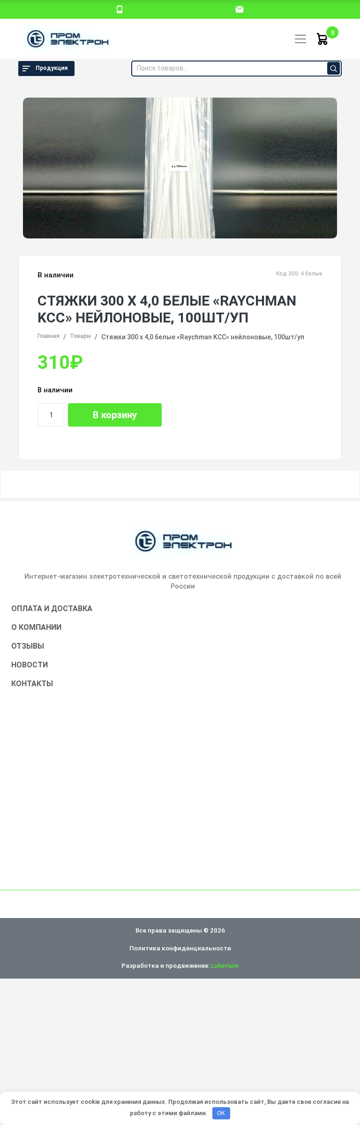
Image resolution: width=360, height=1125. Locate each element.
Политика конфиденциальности (180, 948)
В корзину (115, 415)
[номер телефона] (119, 9)
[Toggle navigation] (300, 39)
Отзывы (27, 646)
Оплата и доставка (51, 608)
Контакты (32, 683)
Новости (29, 664)
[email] (239, 9)
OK (221, 1113)
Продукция (52, 68)
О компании (36, 627)
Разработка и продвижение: (180, 965)
